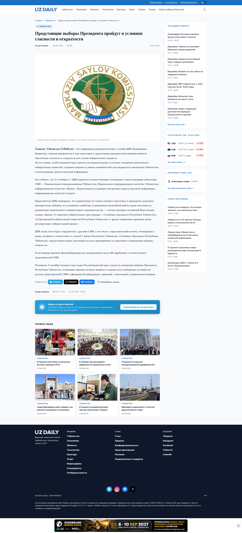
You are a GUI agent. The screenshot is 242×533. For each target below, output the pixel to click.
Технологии (107, 9)
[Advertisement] (121, 525)
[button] (204, 9)
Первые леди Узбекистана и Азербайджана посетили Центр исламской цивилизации (183, 235)
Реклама (119, 454)
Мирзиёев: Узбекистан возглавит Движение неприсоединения (184, 48)
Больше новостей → (177, 124)
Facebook (88, 282)
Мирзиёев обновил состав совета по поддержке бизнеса (185, 73)
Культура (121, 9)
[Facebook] (125, 489)
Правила (119, 440)
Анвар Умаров (41, 45)
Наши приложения (124, 450)
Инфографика (156, 2)
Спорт (132, 9)
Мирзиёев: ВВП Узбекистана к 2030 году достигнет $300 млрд (185, 85)
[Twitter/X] (133, 489)
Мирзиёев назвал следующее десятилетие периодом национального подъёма (182, 112)
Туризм (141, 9)
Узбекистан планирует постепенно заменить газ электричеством (184, 208)
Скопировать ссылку (109, 282)
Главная (38, 20)
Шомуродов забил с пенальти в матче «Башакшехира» (183, 264)
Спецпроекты (171, 2)
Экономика (81, 9)
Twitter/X (72, 282)
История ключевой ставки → (181, 188)
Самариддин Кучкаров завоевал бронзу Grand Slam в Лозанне (183, 35)
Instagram (168, 440)
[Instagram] (117, 489)
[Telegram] (109, 489)
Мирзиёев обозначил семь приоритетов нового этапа (180, 97)
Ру (202, 2)
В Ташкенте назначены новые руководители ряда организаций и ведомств (184, 250)
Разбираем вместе (188, 2)
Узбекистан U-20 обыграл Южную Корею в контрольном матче (184, 221)
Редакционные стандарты (129, 459)
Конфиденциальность (126, 445)
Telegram (57, 282)
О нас (118, 436)
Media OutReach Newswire (171, 9)
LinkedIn (167, 454)
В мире (152, 9)
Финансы (94, 9)
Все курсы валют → (176, 162)
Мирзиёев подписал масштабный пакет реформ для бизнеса (184, 60)
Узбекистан (67, 9)
